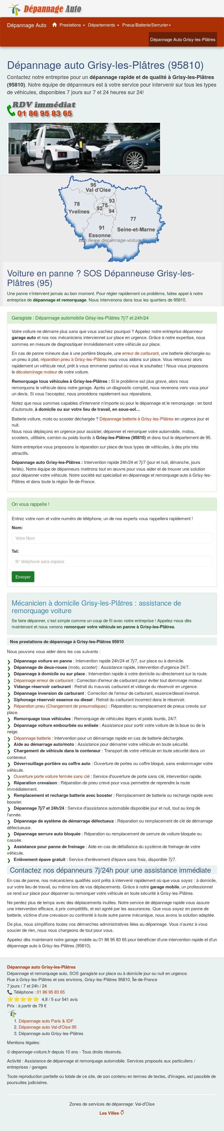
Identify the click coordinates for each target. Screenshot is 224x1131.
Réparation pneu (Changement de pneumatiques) (60, 706)
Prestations (71, 25)
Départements (102, 25)
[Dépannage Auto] (54, 24)
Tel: (15, 551)
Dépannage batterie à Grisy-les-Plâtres (136, 418)
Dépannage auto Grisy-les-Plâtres (41, 967)
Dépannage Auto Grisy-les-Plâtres (183, 39)
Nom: (17, 528)
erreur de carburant (140, 353)
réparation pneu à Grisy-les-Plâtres (74, 359)
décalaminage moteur (36, 372)
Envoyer (23, 577)
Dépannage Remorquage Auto (45, 9)
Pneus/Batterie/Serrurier (145, 25)
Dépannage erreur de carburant (43, 680)
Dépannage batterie (32, 738)
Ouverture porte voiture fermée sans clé (52, 776)
